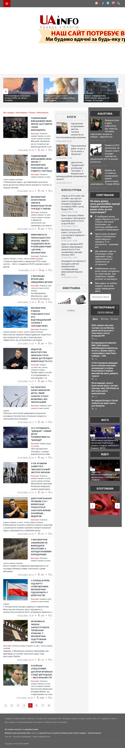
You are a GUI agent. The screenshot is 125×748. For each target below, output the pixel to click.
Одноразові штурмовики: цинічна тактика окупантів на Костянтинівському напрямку (71, 130)
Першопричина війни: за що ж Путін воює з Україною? (78, 150)
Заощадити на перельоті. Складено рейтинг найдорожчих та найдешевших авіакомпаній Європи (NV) (73, 268)
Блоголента (38, 722)
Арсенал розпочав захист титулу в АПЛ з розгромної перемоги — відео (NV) (73, 234)
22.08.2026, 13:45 (69, 258)
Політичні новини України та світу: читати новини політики (41, 136)
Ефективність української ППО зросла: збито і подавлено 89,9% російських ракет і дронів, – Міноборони (41, 243)
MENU (6, 3)
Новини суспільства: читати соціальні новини (39, 367)
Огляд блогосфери (24, 722)
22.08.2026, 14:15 (69, 226)
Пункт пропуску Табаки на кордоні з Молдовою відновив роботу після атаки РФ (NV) (73, 219)
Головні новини (19, 719)
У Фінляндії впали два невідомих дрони (41, 279)
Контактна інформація (22, 737)
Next (120, 91)
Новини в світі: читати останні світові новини (41, 288)
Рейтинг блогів (51, 722)
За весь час (114, 319)
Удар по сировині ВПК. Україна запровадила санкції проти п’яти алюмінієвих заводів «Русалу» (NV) (72, 249)
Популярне (105, 312)
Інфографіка (71, 288)
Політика (30, 719)
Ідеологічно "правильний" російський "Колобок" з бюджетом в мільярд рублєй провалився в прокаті (71, 170)
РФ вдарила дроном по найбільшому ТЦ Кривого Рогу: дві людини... (60, 98)
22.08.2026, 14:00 (69, 241)
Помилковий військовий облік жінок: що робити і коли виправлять (41, 124)
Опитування (105, 195)
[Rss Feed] (96, 3)
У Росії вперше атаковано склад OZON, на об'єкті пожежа (17, 98)
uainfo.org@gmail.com (41, 737)
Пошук (32, 113)
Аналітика (104, 113)
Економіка (52, 719)
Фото (105, 420)
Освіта (88, 719)
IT (99, 719)
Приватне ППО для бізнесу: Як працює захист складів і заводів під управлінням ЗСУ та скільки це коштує (105, 153)
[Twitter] (107, 3)
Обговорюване (104, 307)
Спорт (113, 719)
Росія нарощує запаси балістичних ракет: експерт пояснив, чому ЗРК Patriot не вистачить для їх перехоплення (105, 388)
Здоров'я (105, 719)
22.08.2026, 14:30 (69, 212)
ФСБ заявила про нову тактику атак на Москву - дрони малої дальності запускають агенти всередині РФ (103, 330)
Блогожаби (105, 488)
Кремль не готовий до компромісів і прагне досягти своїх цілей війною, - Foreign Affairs (104, 177)
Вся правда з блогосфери (15, 113)
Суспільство (41, 719)
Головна (8, 719)
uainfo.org (35, 733)
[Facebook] (102, 3)
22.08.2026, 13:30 (69, 277)
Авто (95, 719)
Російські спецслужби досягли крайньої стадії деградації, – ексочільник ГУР (42, 671)
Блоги (71, 117)
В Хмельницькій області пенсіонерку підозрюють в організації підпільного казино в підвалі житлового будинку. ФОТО (105, 443)
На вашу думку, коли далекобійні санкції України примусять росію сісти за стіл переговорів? (105, 207)
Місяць (105, 319)
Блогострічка (71, 190)
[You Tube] (113, 3)
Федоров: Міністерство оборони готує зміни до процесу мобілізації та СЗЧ (42, 355)
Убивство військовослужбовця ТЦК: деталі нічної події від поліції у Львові (105, 476)
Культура (66, 719)
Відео (105, 454)
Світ (59, 719)
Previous (5, 91)
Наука (74, 719)
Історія (81, 719)
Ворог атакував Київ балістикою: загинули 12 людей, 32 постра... (97, 98)
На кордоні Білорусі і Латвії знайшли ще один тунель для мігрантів (104, 403)
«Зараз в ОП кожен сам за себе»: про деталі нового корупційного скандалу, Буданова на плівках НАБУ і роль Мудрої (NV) (72, 203)
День (95, 319)
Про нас (8, 737)
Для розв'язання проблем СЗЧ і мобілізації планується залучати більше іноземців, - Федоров (41, 507)
